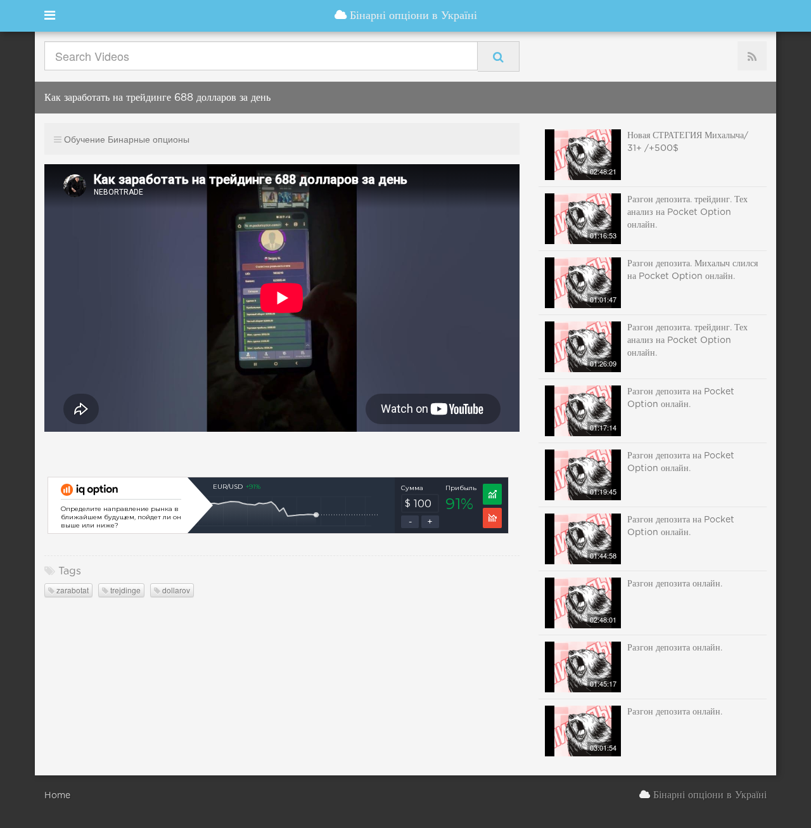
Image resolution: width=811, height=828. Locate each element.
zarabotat (71, 590)
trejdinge (124, 590)
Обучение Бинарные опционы (126, 139)
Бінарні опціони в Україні (412, 16)
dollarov (175, 590)
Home (57, 795)
